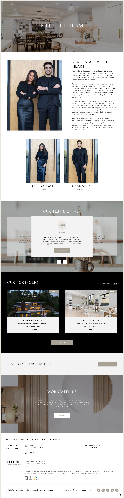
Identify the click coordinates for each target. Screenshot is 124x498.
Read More (62, 250)
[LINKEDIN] (107, 490)
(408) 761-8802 (94, 447)
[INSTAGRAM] (103, 490)
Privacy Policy (85, 490)
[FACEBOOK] (98, 490)
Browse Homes (107, 364)
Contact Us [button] (62, 415)
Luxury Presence (46, 490)
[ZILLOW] (117, 490)
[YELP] (112, 490)
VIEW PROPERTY (32, 311)
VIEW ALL (62, 342)
